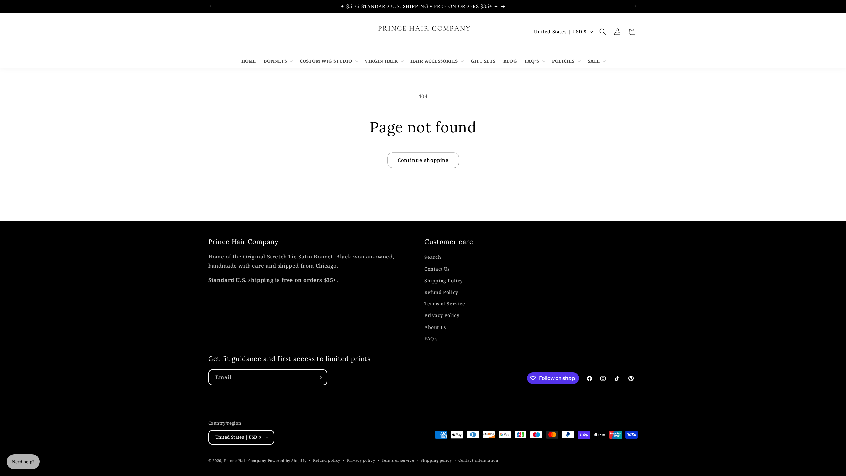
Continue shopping (423, 160)
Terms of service (398, 460)
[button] (277, 61)
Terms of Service (444, 303)
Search (432, 257)
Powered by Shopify (287, 460)
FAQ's (431, 339)
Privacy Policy (441, 315)
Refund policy (326, 460)
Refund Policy (441, 292)
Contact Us (437, 269)
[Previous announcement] (210, 6)
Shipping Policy (443, 280)
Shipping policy (436, 460)
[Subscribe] (319, 377)
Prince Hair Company (245, 460)
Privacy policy (361, 460)
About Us (435, 327)
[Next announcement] (635, 6)
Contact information (478, 460)
